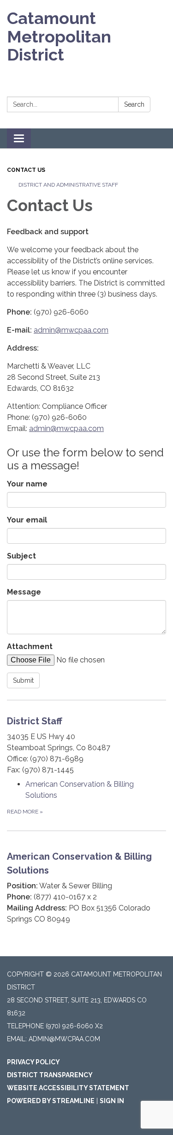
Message (24, 592)
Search (134, 104)
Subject (21, 556)
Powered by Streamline (51, 1101)
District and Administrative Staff (68, 185)
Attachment (30, 646)
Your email (27, 520)
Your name (27, 483)
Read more (25, 811)
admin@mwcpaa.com (71, 330)
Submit (23, 680)
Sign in (112, 1101)
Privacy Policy (33, 1062)
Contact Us (26, 170)
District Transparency (50, 1075)
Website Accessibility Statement (68, 1088)
